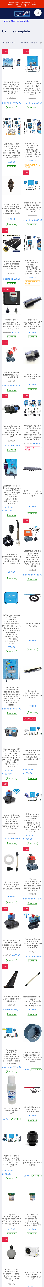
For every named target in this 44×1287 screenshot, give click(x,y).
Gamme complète (20, 21)
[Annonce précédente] (4, 4)
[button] (6, 14)
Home (5, 21)
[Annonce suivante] (39, 4)
